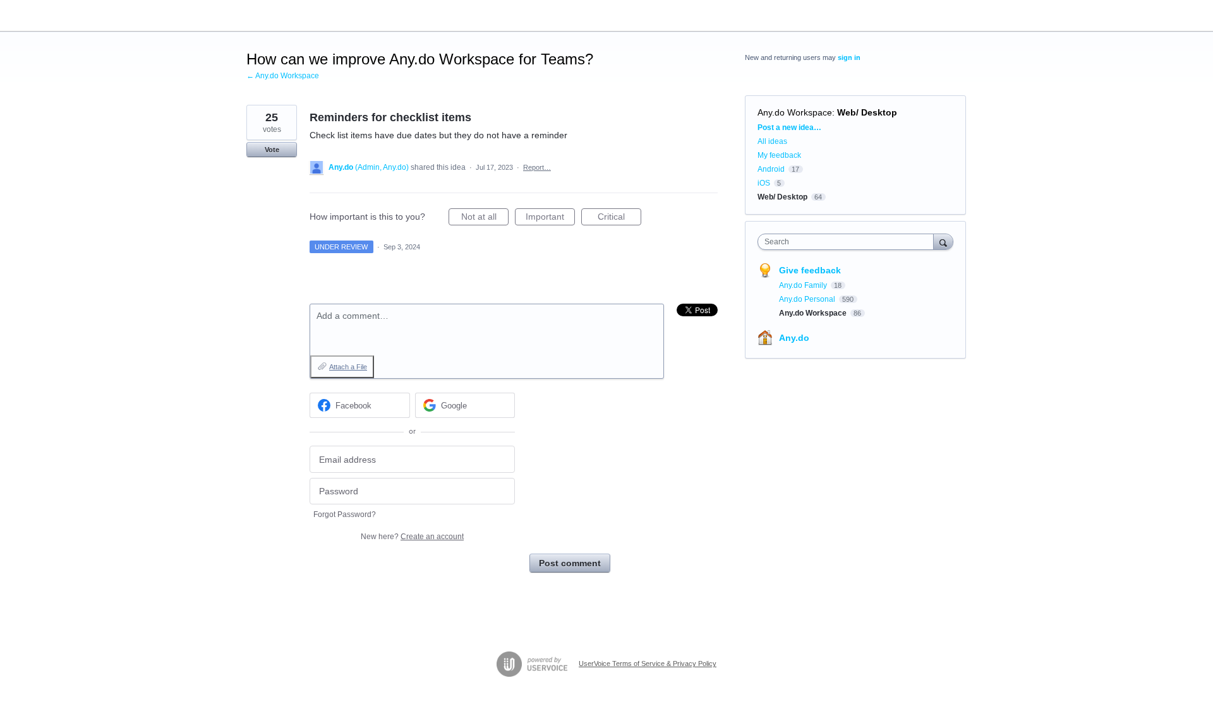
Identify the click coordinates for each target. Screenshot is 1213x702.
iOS (763, 183)
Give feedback (810, 270)
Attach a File (348, 367)
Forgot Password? (344, 514)
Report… (537, 167)
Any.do (794, 338)
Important (550, 218)
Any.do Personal (808, 299)
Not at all (485, 218)
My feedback (779, 155)
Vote (272, 149)
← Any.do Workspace (282, 75)
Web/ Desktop (867, 112)
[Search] (943, 241)
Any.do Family (804, 285)
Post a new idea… (789, 127)
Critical (619, 218)
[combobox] (849, 241)
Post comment (570, 563)
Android (771, 169)
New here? (412, 536)
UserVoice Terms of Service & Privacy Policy (647, 663)
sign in (849, 57)
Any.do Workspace (794, 112)
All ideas (772, 141)
